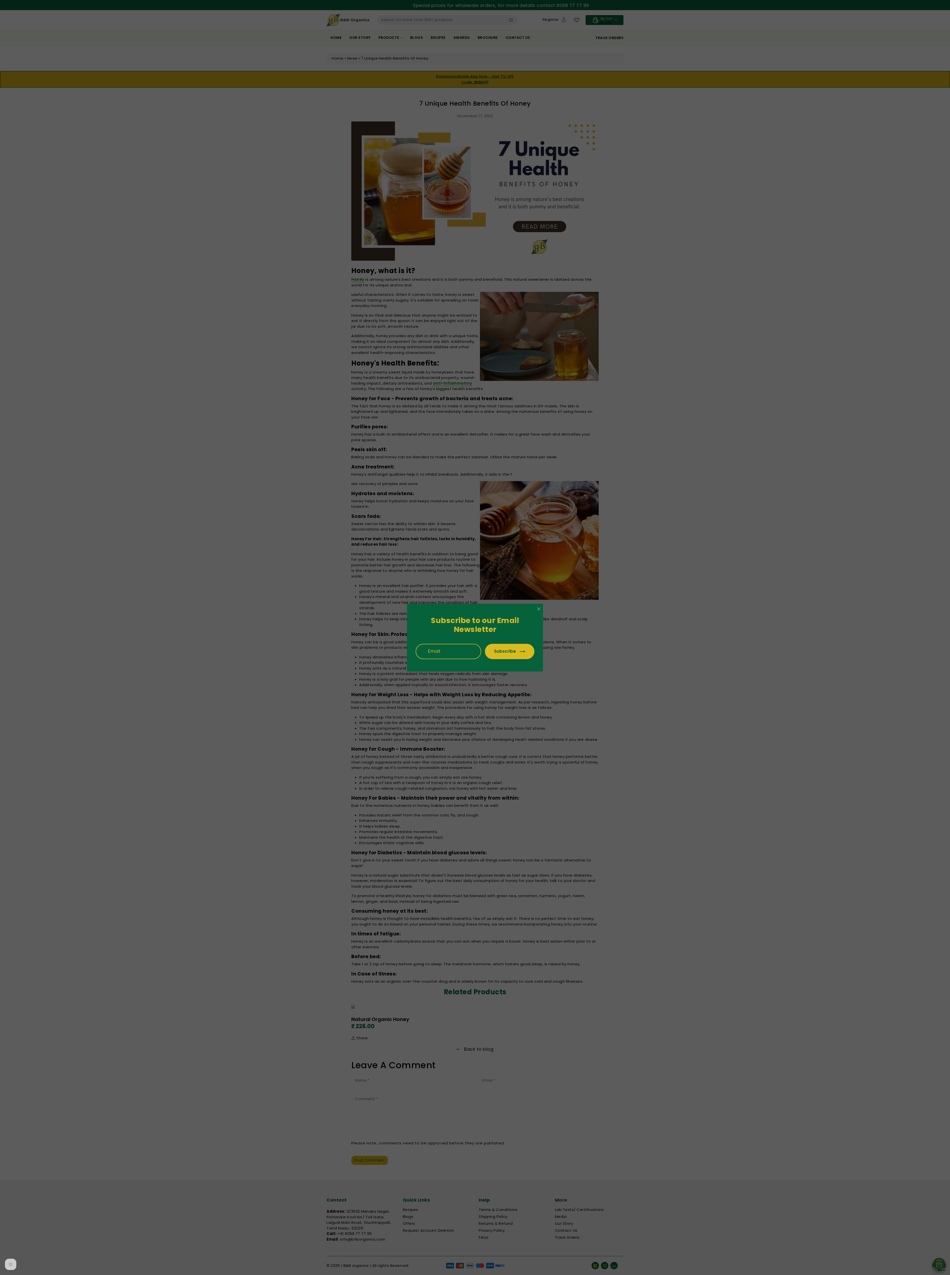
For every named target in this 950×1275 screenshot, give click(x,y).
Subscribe (505, 651)
